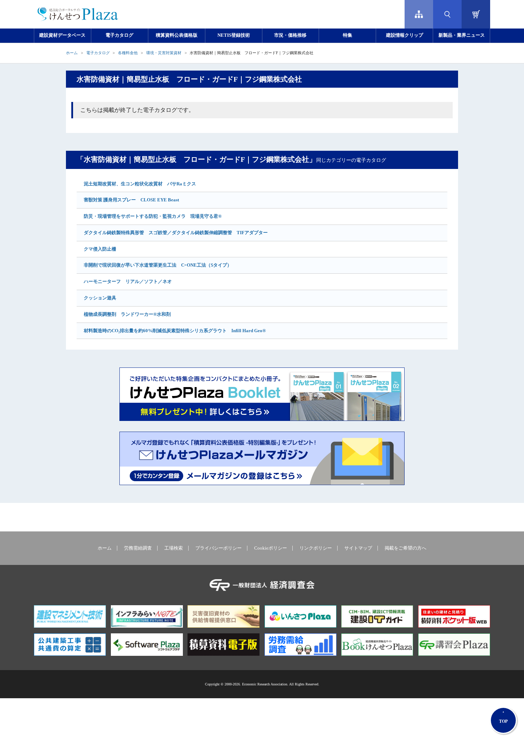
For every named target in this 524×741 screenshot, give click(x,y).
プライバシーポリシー (218, 548)
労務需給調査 (138, 548)
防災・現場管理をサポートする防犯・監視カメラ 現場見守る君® (153, 216)
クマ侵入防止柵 (100, 249)
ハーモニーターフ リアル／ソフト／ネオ (128, 281)
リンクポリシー (315, 548)
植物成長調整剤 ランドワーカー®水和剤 (127, 314)
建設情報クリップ (404, 35)
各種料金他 (128, 53)
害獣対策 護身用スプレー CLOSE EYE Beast (131, 199)
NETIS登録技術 (233, 35)
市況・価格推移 (290, 35)
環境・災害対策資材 (163, 53)
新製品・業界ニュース (461, 35)
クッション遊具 (100, 297)
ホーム (72, 53)
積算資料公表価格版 (176, 35)
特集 (347, 35)
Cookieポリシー (270, 548)
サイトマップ (358, 548)
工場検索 (173, 548)
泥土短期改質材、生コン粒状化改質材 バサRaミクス (140, 183)
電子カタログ (119, 35)
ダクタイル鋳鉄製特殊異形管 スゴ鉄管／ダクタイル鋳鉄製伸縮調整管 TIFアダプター (176, 232)
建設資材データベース (62, 35)
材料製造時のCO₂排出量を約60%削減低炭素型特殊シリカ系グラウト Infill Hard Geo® (175, 330)
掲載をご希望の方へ (405, 548)
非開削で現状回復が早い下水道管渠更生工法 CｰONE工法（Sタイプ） (158, 265)
